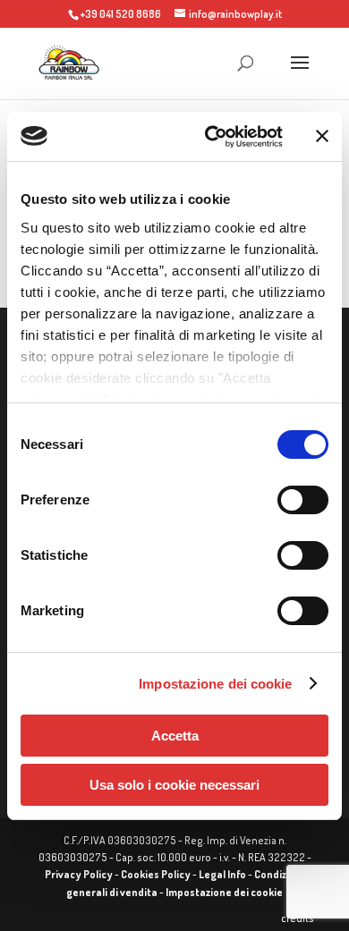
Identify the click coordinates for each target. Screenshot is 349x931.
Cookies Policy (156, 874)
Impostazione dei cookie (215, 683)
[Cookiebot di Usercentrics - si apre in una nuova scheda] (211, 136)
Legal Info (222, 874)
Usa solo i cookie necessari (174, 784)
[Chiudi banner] (322, 136)
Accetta (175, 735)
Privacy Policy (79, 874)
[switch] (302, 500)
